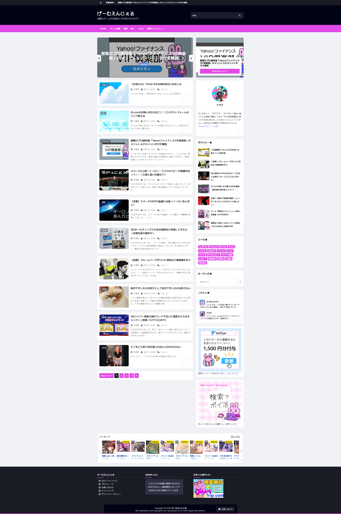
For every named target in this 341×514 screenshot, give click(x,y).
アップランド (165, 458)
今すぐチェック (219, 71)
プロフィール (107, 484)
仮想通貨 (212, 258)
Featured (145, 64)
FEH (206, 246)
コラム (104, 348)
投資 (103, 172)
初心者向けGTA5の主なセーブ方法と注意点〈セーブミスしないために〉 (225, 176)
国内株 (104, 230)
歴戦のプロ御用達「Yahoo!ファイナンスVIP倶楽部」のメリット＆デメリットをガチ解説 (152, 2)
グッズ (201, 254)
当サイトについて (109, 480)
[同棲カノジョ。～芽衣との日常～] (196, 448)
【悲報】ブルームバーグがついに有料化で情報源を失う (161, 260)
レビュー (202, 258)
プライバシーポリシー (111, 494)
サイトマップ (107, 490)
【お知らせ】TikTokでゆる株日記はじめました (156, 84)
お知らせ (105, 85)
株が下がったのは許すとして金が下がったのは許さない (161, 288)
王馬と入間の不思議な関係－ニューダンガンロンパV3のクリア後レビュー (226, 201)
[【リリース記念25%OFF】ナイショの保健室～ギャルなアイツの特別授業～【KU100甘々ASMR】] (211, 447)
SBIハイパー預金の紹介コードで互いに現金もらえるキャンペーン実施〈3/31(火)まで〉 (160, 318)
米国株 (228, 258)
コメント (164, 89)
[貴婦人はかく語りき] (108, 448)
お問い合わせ (107, 487)
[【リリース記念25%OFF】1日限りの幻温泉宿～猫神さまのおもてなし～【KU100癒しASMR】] (167, 447)
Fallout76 (214, 246)
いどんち (105, 458)
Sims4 (231, 246)
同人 (103, 113)
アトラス (221, 250)
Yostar (148, 458)
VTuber (202, 250)
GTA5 (223, 246)
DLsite (235, 437)
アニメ (230, 250)
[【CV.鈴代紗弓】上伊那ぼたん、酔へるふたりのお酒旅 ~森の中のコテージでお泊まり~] (226, 447)
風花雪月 (202, 263)
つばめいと (194, 458)
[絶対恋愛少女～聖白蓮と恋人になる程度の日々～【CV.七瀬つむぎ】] (123, 447)
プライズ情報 (227, 254)
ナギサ (209, 313)
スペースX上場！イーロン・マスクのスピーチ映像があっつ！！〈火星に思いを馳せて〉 (160, 172)
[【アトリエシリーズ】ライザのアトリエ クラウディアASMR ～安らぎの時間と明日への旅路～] (138, 447)
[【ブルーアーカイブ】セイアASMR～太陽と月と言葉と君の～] (182, 448)
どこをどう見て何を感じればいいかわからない (156, 346)
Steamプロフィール (207, 126)
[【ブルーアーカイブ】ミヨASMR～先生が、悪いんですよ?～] (152, 448)
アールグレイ (121, 458)
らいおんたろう (212, 301)
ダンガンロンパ (213, 254)
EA (200, 246)
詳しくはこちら (229, 373)
